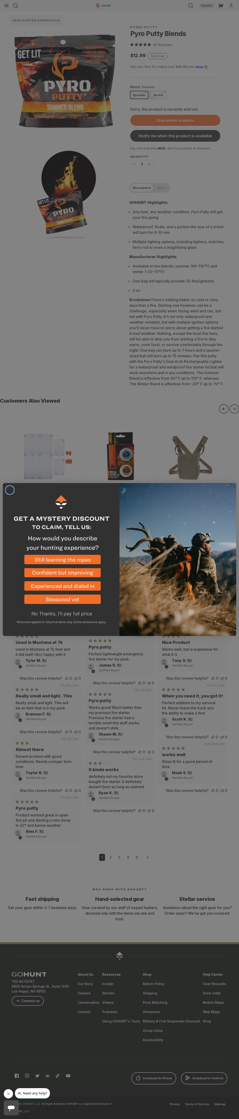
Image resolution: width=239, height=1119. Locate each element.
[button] (61, 561)
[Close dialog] (10, 490)
